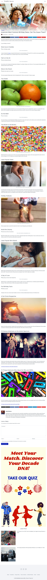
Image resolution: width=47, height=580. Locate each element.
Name (3, 438)
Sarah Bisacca (5, 34)
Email (18, 438)
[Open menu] (45, 1)
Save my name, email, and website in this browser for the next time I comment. (14, 441)
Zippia (9, 53)
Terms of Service (23, 574)
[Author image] (1, 34)
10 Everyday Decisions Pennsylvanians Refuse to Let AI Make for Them (31, 547)
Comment (3, 426)
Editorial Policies (30, 574)
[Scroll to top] (45, 575)
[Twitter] (23, 569)
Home (35, 574)
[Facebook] (21, 569)
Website (33, 438)
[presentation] (8, 538)
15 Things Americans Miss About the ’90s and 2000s (10, 404)
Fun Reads (2, 30)
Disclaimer (12, 574)
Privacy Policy (17, 574)
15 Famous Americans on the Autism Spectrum (9, 366)
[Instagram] (26, 569)
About (8, 574)
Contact (38, 574)
